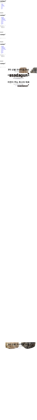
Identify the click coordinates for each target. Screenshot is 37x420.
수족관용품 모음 (3, 18)
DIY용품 (2, 8)
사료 (1, 6)
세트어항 (2, 21)
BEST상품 (2, 17)
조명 (1, 7)
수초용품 (2, 4)
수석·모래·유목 (2, 5)
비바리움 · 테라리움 (3, 20)
